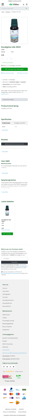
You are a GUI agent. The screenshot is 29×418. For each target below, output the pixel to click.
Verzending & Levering (8, 320)
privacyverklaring (22, 266)
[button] (7, 73)
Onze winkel (5, 291)
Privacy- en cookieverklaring (9, 412)
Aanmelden (14, 262)
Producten (8, 12)
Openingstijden (6, 294)
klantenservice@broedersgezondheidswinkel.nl (14, 353)
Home (3, 12)
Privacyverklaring (5, 273)
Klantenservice (6, 314)
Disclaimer (21, 409)
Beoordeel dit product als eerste (14, 144)
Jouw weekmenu (6, 306)
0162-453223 (5, 350)
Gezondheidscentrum (8, 300)
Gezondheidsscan (7, 303)
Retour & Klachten (7, 326)
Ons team (5, 297)
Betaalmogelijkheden (7, 323)
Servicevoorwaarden (14, 273)
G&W (2, 49)
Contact (4, 317)
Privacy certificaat (22, 412)
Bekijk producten (6, 170)
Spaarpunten (5, 329)
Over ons (4, 288)
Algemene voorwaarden (10, 409)
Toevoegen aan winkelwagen (14, 69)
